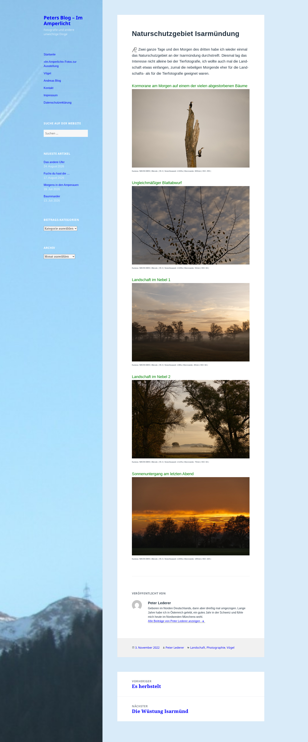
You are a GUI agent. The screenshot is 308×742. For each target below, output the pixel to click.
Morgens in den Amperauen (61, 184)
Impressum (51, 95)
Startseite (50, 54)
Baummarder (52, 196)
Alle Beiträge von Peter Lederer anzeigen (174, 621)
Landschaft (197, 647)
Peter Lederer (175, 647)
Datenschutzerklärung (57, 102)
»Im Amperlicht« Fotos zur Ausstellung (60, 64)
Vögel (47, 73)
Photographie (216, 647)
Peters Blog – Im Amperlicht (63, 20)
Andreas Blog (52, 80)
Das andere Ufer (54, 162)
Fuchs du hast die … (57, 173)
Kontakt (48, 87)
